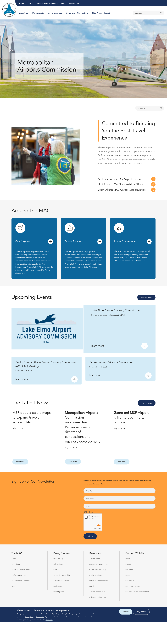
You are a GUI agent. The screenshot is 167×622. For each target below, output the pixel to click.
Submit (90, 536)
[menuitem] (23, 12)
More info (49, 620)
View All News (147, 403)
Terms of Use (40, 617)
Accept (125, 612)
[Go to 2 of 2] (85, 109)
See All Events (146, 297)
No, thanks (141, 612)
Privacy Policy (29, 617)
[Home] (9, 10)
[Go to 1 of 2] (82, 109)
